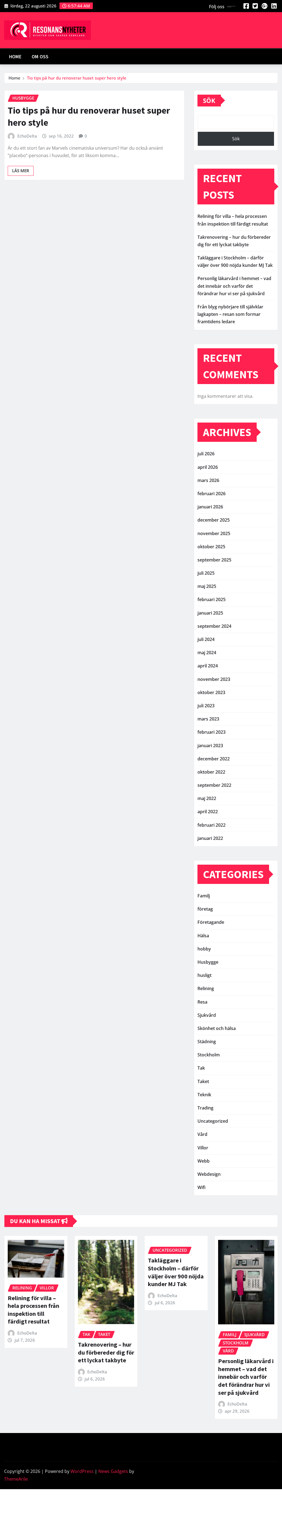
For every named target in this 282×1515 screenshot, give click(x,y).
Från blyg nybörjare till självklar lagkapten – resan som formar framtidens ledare (230, 314)
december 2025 (213, 520)
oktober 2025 (211, 547)
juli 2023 (206, 706)
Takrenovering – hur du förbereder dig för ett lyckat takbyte (106, 1352)
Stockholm (208, 1055)
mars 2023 (208, 719)
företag (205, 909)
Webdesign (209, 1174)
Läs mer (20, 170)
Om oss (40, 57)
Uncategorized (212, 1121)
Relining (205, 988)
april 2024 (207, 666)
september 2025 (214, 560)
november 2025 (213, 533)
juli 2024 (206, 639)
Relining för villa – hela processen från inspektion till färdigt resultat (33, 1309)
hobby (204, 949)
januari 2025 (210, 613)
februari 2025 (211, 599)
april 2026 (207, 467)
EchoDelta (27, 136)
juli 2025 (206, 573)
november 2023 (213, 679)
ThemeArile (16, 1479)
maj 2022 (206, 798)
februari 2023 (211, 732)
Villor (202, 1148)
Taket (203, 1081)
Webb (203, 1161)
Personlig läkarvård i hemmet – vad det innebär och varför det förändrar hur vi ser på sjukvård (234, 285)
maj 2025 (206, 586)
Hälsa (203, 936)
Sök (209, 100)
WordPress (82, 1471)
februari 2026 (211, 494)
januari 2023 (210, 746)
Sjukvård (206, 1015)
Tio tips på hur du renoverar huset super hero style (76, 78)
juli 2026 (206, 454)
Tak (201, 1068)
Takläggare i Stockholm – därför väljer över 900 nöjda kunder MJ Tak (176, 1272)
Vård (202, 1134)
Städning (206, 1042)
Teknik (204, 1095)
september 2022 (214, 785)
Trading (205, 1108)
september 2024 (214, 626)
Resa (202, 1002)
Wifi (201, 1187)
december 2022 (213, 759)
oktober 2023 (211, 692)
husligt (204, 975)
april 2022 (207, 812)
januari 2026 (210, 507)
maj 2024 (206, 653)
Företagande (210, 922)
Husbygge (207, 962)
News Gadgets (113, 1471)
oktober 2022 (211, 772)
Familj (203, 896)
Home (15, 57)
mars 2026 (208, 480)
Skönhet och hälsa (216, 1028)
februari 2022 (211, 825)
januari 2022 (210, 838)
